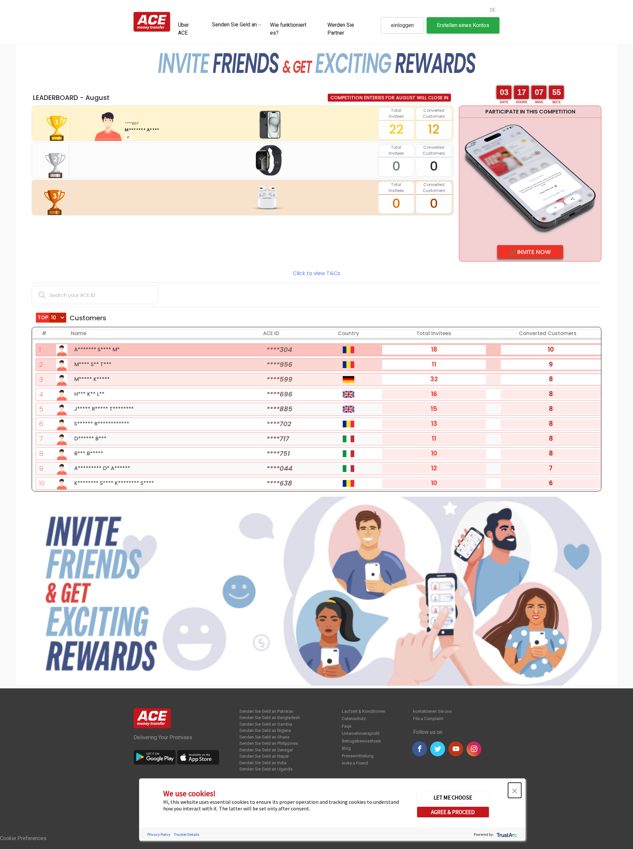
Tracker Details (186, 834)
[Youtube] (455, 748)
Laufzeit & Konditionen (363, 711)
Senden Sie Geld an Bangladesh (269, 717)
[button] (514, 790)
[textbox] (234, 24)
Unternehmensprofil (360, 733)
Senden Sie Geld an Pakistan (266, 711)
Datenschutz (354, 718)
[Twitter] (437, 748)
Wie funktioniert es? (288, 29)
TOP (43, 317)
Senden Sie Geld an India (262, 762)
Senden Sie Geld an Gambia (265, 724)
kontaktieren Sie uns (432, 711)
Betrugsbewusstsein (361, 741)
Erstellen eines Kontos (463, 25)
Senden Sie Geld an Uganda (265, 769)
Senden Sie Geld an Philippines (268, 743)
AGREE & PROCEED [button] (453, 811)
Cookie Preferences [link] (23, 838)
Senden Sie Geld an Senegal (266, 749)
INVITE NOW (533, 252)
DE (493, 10)
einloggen (402, 25)
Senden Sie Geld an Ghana (264, 737)
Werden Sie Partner (340, 29)
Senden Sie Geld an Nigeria (265, 730)
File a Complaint (428, 718)
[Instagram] (474, 748)
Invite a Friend (355, 763)
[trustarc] (506, 834)
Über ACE (183, 29)
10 (42, 483)
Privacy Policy (158, 834)
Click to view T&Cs (316, 273)
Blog (346, 748)
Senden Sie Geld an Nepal (263, 756)
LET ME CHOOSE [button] (453, 797)
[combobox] (234, 24)
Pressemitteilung (358, 755)
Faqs (346, 726)
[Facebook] (419, 748)
